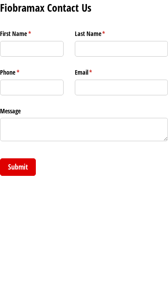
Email (94, 72)
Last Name (100, 33)
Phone (20, 72)
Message (10, 111)
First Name (26, 33)
